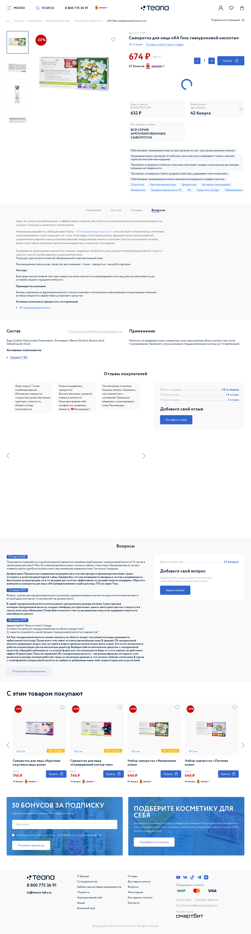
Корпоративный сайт (90, 897)
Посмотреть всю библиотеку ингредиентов (95, 331)
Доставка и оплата (139, 881)
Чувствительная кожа (163, 185)
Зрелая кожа (189, 185)
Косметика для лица (58, 21)
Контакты (133, 903)
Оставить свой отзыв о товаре (164, 44)
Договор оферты (207, 900)
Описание (93, 210)
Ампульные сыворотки (88, 21)
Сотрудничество (87, 881)
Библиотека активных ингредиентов (99, 887)
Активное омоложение (216, 185)
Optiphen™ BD (18, 357)
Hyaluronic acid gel (208, 190)
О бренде (83, 876)
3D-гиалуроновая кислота (93, 232)
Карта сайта (184, 900)
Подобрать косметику (154, 842)
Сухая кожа (137, 185)
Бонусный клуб (86, 908)
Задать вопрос (175, 590)
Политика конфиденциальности (197, 905)
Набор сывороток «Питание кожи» (206, 763)
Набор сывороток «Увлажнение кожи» (152, 763)
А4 (189, 190)
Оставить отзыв (176, 420)
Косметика (34, 21)
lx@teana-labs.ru (39, 892)
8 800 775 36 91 (76, 8)
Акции (81, 903)
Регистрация (135, 892)
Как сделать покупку (140, 897)
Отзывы (136, 210)
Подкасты (83, 892)
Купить (230, 60)
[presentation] (8, 456)
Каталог (19, 21)
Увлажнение (138, 190)
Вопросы (158, 210)
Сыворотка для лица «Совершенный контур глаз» (91, 763)
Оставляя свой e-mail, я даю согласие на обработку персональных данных (59, 835)
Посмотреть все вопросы (28, 671)
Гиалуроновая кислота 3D (166, 190)
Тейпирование (233, 190)
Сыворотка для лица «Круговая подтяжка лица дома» (36, 763)
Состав (115, 210)
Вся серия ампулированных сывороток (148, 134)
